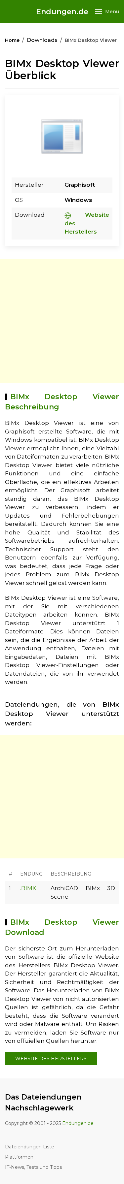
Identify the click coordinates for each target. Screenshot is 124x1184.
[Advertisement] (62, 321)
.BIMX (28, 888)
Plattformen (19, 1157)
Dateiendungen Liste (29, 1147)
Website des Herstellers (51, 1059)
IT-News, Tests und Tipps (33, 1167)
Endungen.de (62, 11)
